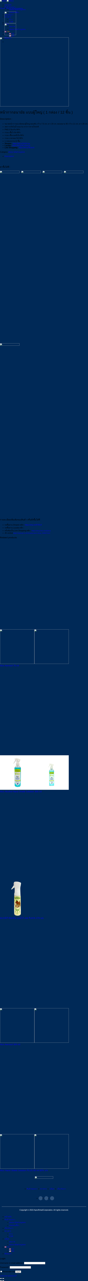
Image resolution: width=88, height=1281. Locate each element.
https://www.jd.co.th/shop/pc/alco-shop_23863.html (31, 533)
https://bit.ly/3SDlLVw (21, 143)
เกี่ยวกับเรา (61, 1189)
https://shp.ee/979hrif (33, 525)
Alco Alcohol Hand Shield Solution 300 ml (21, 791)
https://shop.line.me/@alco (41, 531)
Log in (18, 1272)
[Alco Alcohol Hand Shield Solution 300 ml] (34, 789)
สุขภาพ (12, 1242)
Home (2, 8)
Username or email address (12, 1263)
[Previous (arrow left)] (1, 1280)
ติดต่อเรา (8, 1254)
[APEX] (7, 1)
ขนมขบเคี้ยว (14, 1225)
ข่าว (10, 1234)
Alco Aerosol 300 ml (10, 1044)
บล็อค (52, 1189)
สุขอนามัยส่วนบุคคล (17, 29)
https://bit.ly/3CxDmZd (21, 146)
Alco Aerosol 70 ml (9, 665)
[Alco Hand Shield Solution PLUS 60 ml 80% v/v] (10, 34)
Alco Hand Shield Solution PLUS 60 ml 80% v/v (24, 1170)
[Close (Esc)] (1, 1278)
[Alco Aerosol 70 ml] (34, 663)
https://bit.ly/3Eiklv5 (26, 148)
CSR (11, 1236)
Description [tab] (9, 156)
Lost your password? (8, 1276)
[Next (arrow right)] (3, 1280)
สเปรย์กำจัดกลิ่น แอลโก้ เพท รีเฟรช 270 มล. (22, 918)
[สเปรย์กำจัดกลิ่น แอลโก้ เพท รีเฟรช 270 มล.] (10, 22)
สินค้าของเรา (32, 1189)
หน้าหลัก (8, 5)
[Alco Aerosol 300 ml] (34, 1042)
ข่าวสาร (43, 1189)
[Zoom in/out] (3, 1278)
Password (4, 1267)
